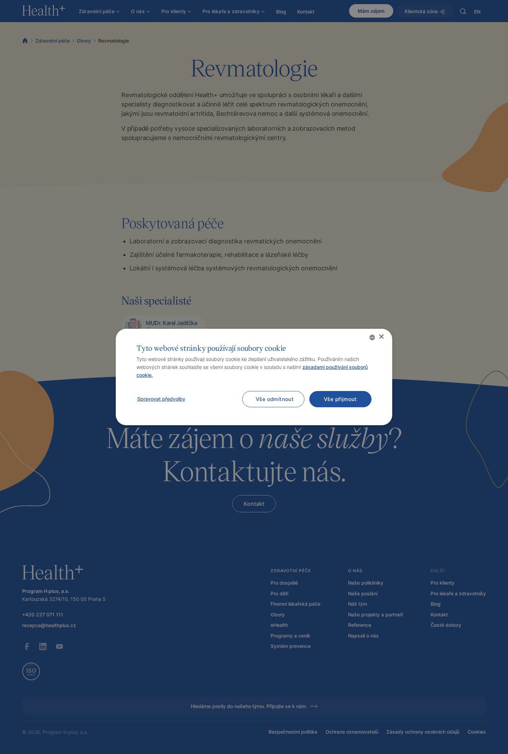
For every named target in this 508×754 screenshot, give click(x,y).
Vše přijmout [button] (340, 399)
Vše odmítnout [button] (275, 399)
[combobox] (372, 337)
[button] (161, 399)
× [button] (381, 336)
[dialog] (254, 377)
